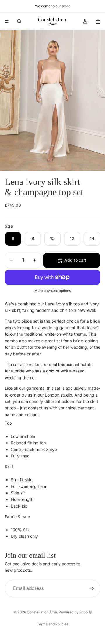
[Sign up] (91, 588)
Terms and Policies (52, 624)
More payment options (52, 291)
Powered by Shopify (75, 612)
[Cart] (98, 21)
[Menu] (6, 21)
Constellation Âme (42, 612)
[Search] (19, 21)
